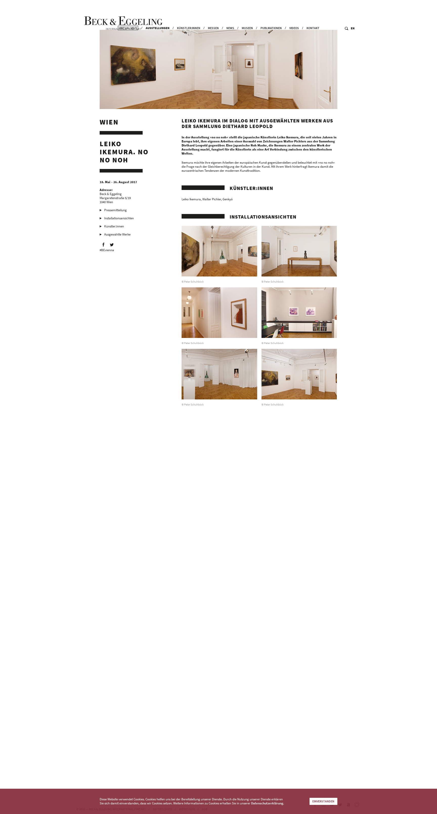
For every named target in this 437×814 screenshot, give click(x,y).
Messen (213, 28)
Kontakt (313, 28)
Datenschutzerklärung (267, 803)
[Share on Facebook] (103, 244)
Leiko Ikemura (191, 199)
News (230, 28)
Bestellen (293, 761)
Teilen (329, 761)
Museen (247, 28)
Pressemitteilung (115, 210)
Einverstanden (323, 801)
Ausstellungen (157, 28)
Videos (294, 28)
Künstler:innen (188, 28)
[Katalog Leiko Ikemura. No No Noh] (219, 721)
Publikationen (271, 28)
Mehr (313, 761)
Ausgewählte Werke (117, 234)
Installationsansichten (119, 218)
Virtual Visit (128, 28)
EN (353, 28)
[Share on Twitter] (112, 244)
